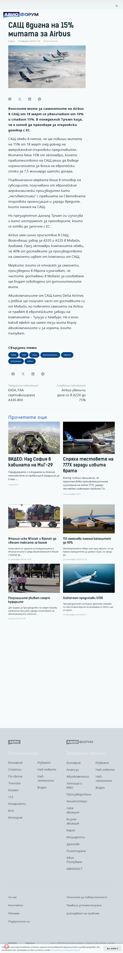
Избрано (44, 763)
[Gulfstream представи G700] (89, 590)
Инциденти (75, 837)
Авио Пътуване (74, 860)
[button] (117, 6)
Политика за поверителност (86, 897)
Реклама (13, 913)
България (15, 763)
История (15, 817)
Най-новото (46, 769)
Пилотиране (76, 851)
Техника (14, 783)
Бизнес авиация (72, 821)
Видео (41, 787)
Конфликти (17, 804)
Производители (78, 794)
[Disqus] (61, 671)
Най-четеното (45, 778)
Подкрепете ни (19, 921)
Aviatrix (11, 41)
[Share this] (10, 99)
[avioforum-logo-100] (20, 15)
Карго (70, 830)
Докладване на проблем (82, 913)
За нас (12, 897)
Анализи (72, 770)
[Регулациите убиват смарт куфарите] (34, 592)
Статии (14, 769)
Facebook (12, 943)
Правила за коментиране (84, 905)
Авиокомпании (77, 776)
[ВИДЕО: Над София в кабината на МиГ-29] (34, 458)
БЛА (11, 811)
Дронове (73, 844)
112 (10, 797)
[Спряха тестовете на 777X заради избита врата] (89, 458)
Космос (13, 790)
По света (15, 776)
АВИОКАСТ (74, 869)
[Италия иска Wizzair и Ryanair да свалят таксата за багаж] (34, 532)
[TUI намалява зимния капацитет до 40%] (89, 532)
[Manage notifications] (6, 946)
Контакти (15, 905)
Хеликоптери (76, 801)
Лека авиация (72, 810)
